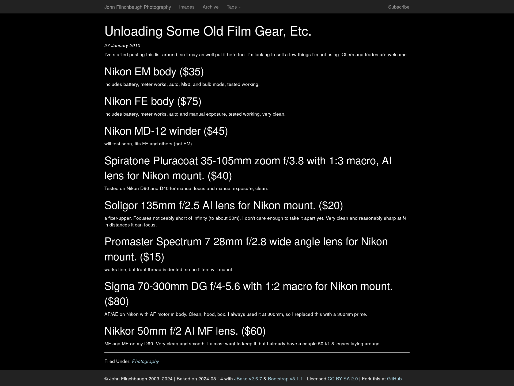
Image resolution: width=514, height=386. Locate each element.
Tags (232, 6)
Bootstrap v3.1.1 (285, 378)
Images (187, 6)
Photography (145, 361)
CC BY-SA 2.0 (343, 378)
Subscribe (399, 6)
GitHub (394, 378)
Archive (211, 6)
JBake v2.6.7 (248, 378)
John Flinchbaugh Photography (137, 6)
